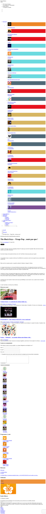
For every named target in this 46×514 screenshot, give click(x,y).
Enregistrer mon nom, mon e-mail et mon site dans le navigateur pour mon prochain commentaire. (20, 354)
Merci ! (1, 507)
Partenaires (7, 223)
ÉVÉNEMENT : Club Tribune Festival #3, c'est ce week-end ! (15, 319)
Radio (4, 221)
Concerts (7, 321)
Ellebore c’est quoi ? (9, 222)
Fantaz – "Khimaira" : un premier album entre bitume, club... (15, 337)
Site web (2, 351)
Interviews (7, 218)
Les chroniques (5, 242)
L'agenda (11, 321)
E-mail (2, 349)
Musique (7, 217)
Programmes (2, 510)
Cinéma (3, 304)
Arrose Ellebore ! (6, 213)
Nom (1, 347)
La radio (2, 509)
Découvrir (5, 216)
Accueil (4, 230)
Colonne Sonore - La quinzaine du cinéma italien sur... (13, 301)
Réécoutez (5, 21)
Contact (6, 224)
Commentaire (3, 362)
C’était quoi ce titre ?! (7, 220)
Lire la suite (4, 324)
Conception (2, 512)
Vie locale (7, 219)
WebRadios (5, 214)
